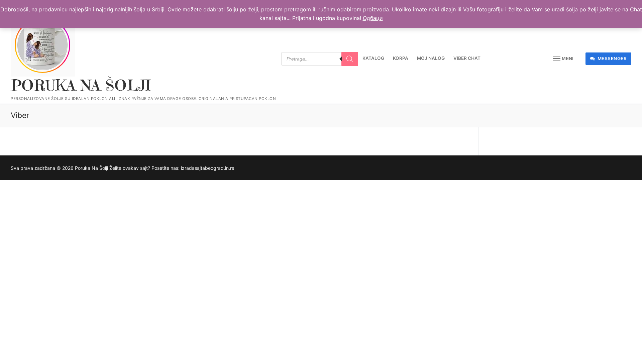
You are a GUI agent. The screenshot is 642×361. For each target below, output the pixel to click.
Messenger (611, 58)
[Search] (349, 59)
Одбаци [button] (373, 18)
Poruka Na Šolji (81, 86)
